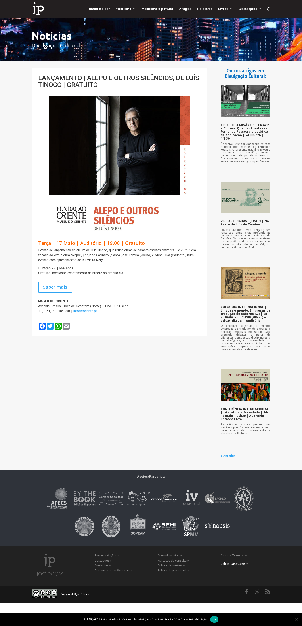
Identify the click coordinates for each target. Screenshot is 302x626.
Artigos (185, 9)
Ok (214, 619)
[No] (296, 619)
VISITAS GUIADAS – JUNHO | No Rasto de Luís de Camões (245, 222)
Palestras (204, 9)
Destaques (248, 9)
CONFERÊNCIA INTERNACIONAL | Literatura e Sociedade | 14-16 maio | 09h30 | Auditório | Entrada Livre (245, 414)
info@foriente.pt (85, 311)
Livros (223, 9)
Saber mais (55, 287)
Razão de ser (99, 9)
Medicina (123, 9)
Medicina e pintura (157, 9)
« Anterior (228, 456)
